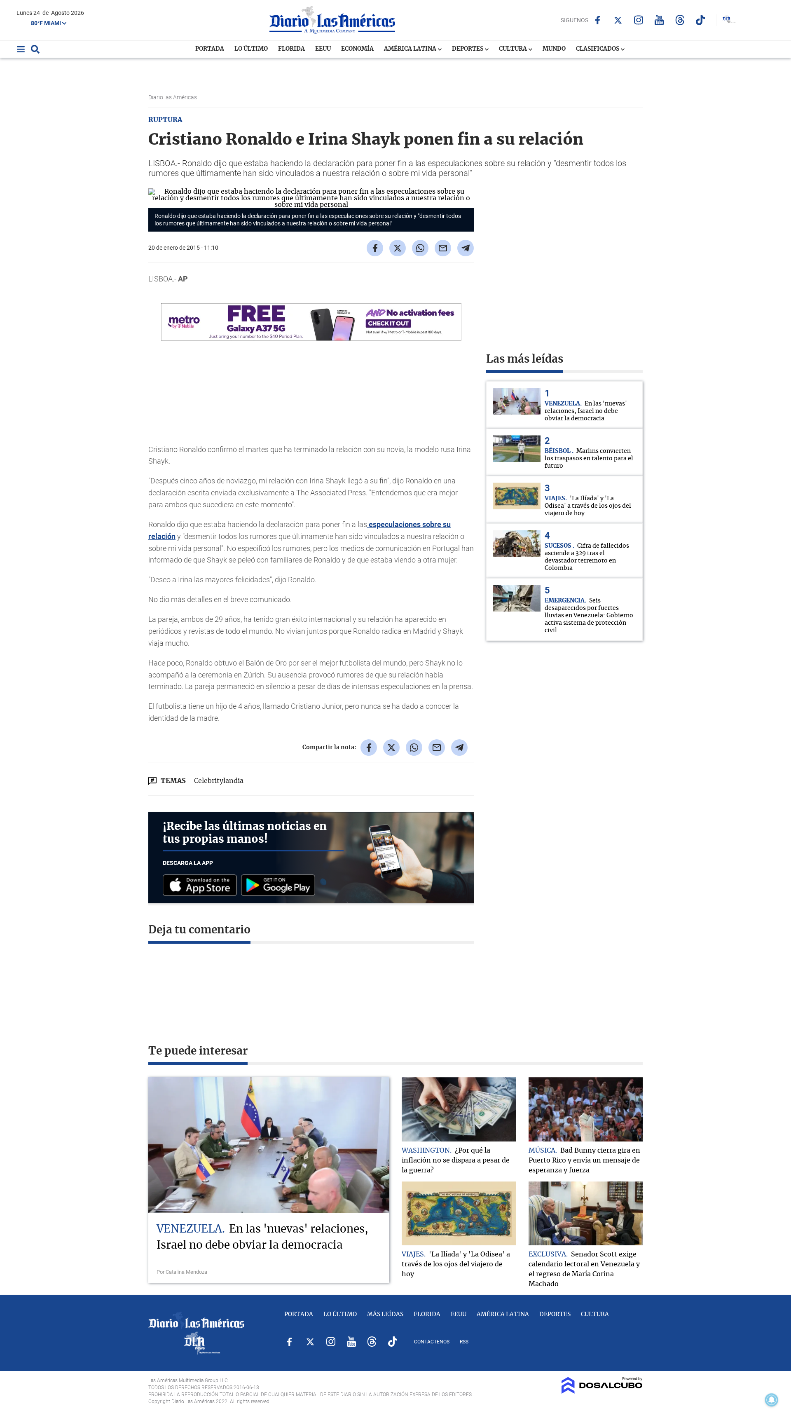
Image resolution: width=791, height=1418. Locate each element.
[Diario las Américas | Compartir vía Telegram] (465, 248)
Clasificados (598, 49)
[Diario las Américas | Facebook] (597, 20)
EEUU (323, 49)
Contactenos (431, 1342)
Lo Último (251, 49)
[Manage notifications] (771, 1399)
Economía (357, 49)
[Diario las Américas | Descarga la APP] (202, 885)
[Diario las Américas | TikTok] (700, 20)
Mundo (554, 49)
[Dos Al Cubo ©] (602, 1391)
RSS (464, 1342)
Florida (291, 49)
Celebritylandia (218, 781)
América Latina (411, 49)
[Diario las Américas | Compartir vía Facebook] (375, 248)
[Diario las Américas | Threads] (680, 20)
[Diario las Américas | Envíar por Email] (443, 248)
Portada (209, 49)
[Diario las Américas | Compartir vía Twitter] (397, 248)
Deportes (468, 49)
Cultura (513, 49)
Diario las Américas (173, 97)
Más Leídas (385, 1314)
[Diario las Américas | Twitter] (618, 20)
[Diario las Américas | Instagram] (639, 20)
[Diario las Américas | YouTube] (659, 20)
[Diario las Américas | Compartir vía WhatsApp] (420, 248)
